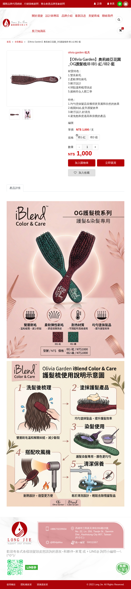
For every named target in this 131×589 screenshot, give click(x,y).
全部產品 (19, 42)
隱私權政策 (26, 584)
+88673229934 (58, 529)
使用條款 (11, 584)
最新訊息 (80, 15)
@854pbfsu (56, 542)
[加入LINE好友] (122, 568)
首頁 (9, 42)
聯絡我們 (107, 15)
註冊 (99, 4)
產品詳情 (15, 188)
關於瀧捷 (37, 15)
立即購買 (110, 162)
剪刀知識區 (39, 31)
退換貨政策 (42, 584)
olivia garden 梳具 (79, 52)
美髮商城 (94, 15)
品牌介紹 (67, 15)
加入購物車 (82, 162)
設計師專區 (52, 15)
